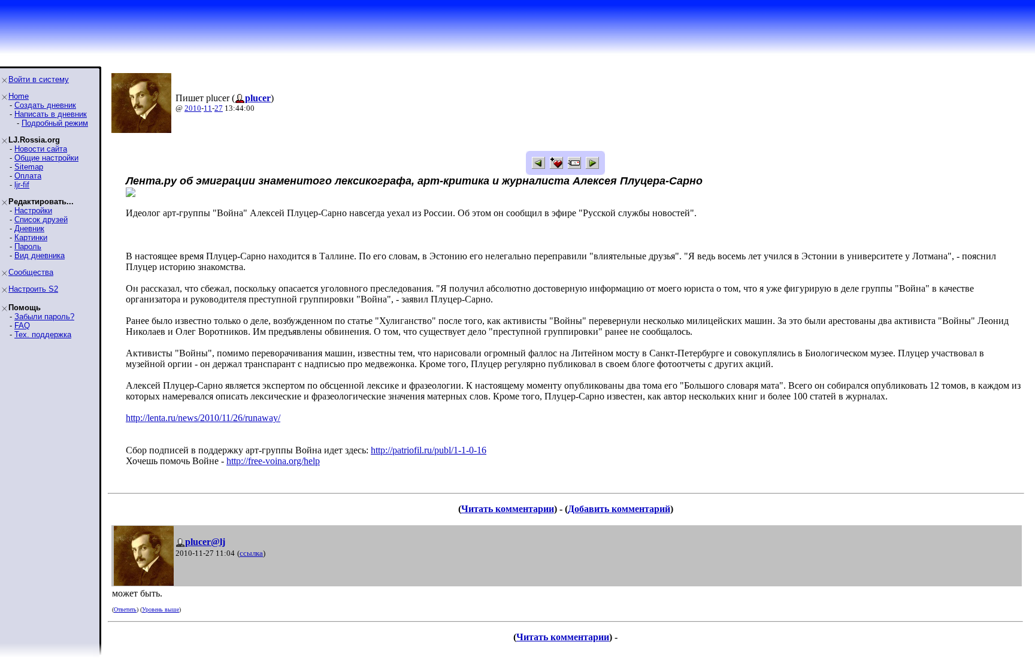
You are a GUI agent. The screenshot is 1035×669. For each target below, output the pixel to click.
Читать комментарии (507, 509)
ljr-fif (21, 184)
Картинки (30, 237)
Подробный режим (55, 123)
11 (208, 108)
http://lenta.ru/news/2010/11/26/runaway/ (203, 418)
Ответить (125, 609)
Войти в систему (38, 79)
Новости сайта (40, 148)
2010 (192, 108)
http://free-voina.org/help (273, 461)
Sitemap (28, 166)
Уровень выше (160, 609)
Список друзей (41, 219)
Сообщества (30, 272)
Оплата (27, 175)
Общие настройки (46, 157)
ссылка (251, 553)
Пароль (27, 246)
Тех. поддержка (42, 334)
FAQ (22, 325)
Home (18, 96)
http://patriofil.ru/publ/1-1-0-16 (428, 450)
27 (218, 108)
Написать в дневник (50, 114)
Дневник (29, 228)
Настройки (33, 210)
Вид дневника (39, 255)
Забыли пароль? (44, 316)
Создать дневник (45, 105)
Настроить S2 (33, 288)
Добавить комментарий (619, 509)
